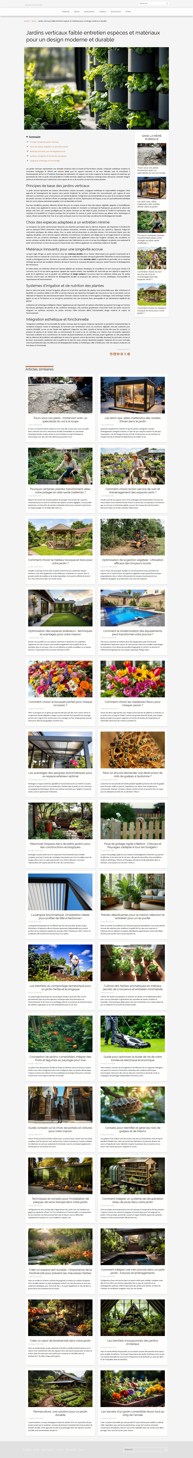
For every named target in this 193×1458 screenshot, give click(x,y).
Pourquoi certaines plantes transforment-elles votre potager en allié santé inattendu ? (150, 239)
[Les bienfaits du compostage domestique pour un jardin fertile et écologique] (60, 962)
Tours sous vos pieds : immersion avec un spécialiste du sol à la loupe (151, 170)
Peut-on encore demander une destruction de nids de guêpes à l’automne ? (133, 774)
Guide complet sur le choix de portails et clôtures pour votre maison (60, 1129)
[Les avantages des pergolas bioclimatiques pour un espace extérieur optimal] (60, 749)
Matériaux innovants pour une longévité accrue (47, 151)
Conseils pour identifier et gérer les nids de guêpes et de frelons (132, 1129)
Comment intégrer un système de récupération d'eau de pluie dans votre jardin (132, 1200)
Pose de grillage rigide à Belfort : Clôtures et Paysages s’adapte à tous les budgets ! (132, 845)
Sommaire (34, 137)
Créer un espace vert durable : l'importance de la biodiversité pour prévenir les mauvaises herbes (60, 1271)
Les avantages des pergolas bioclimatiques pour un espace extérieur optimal (60, 774)
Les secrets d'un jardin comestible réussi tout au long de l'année (132, 1413)
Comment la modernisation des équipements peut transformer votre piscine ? (132, 632)
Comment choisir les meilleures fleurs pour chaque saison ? (133, 703)
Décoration (116, 11)
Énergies (66, 11)
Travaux (102, 11)
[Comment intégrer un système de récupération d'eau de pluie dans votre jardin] (133, 1175)
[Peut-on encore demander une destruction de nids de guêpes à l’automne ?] (133, 749)
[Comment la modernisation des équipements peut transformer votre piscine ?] (133, 607)
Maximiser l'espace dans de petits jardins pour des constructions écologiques (60, 845)
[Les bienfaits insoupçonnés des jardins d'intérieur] (133, 1317)
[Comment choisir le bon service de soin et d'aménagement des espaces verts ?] (151, 258)
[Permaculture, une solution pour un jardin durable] (60, 1388)
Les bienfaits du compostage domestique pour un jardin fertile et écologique (60, 987)
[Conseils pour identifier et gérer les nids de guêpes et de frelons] (133, 1104)
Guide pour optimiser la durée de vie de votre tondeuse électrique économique (133, 1058)
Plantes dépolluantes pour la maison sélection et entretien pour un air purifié (133, 916)
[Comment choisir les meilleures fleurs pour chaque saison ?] (133, 678)
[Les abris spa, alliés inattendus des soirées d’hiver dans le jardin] (151, 187)
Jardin (76, 11)
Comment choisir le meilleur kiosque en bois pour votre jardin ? (151, 310)
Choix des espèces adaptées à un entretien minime (49, 146)
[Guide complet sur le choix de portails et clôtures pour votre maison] (60, 1104)
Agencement (89, 11)
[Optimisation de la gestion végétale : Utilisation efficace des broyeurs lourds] (133, 536)
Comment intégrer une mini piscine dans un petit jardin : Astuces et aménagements (133, 1271)
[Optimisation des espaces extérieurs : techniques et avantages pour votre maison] (60, 607)
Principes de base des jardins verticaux (44, 142)
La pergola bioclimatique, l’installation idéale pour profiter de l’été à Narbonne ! (60, 916)
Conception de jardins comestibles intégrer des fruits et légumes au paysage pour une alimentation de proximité (60, 1060)
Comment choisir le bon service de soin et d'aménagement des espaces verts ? (149, 275)
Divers (128, 11)
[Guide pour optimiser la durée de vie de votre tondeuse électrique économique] (133, 1033)
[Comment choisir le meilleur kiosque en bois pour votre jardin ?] (151, 294)
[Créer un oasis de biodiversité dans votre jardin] (60, 1317)
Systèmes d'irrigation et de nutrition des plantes (48, 156)
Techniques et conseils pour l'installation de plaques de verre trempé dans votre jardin (60, 1200)
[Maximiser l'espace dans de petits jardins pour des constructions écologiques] (60, 820)
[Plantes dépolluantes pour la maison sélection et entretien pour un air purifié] (133, 891)
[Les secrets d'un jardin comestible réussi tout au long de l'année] (133, 1388)
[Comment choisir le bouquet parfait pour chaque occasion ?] (60, 678)
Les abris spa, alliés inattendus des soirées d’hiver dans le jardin (148, 204)
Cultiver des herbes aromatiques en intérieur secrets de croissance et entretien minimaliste (133, 987)
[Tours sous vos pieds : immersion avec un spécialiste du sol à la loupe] (151, 154)
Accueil (26, 21)
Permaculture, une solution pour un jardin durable (60, 1413)
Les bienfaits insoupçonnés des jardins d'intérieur (132, 1342)
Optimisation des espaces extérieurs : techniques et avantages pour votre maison (60, 632)
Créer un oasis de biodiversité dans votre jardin (60, 1340)
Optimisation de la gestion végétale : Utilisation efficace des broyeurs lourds (132, 561)
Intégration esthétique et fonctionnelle (45, 160)
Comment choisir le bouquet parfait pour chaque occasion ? (60, 703)
